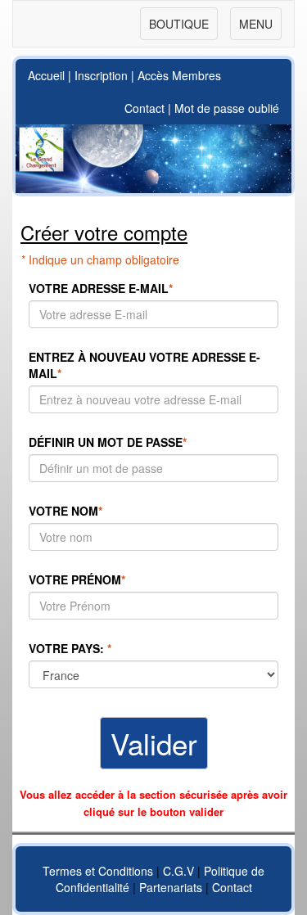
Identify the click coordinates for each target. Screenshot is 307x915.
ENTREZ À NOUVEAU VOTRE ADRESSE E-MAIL (144, 365)
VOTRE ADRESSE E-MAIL (101, 288)
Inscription (101, 75)
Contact (144, 108)
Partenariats (170, 887)
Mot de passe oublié (226, 108)
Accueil (46, 75)
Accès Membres (179, 75)
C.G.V (178, 871)
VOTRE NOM (65, 511)
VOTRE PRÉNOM (77, 579)
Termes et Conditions (98, 871)
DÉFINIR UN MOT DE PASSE (108, 442)
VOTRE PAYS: (70, 648)
